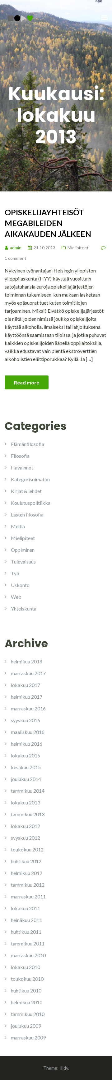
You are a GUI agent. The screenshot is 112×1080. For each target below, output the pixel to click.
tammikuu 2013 (27, 814)
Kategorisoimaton (30, 479)
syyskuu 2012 (25, 838)
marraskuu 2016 (28, 708)
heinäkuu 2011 (26, 920)
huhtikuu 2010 (26, 990)
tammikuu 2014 (27, 791)
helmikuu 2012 (26, 873)
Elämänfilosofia (27, 444)
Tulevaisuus (23, 561)
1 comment (15, 258)
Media (18, 526)
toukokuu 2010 (27, 979)
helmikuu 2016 (26, 744)
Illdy (63, 1068)
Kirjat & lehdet (26, 491)
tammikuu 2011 (27, 943)
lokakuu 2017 (25, 685)
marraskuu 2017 (28, 673)
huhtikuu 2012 (26, 861)
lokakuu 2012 (25, 826)
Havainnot (22, 467)
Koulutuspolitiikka (30, 503)
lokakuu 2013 (25, 802)
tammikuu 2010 (27, 1014)
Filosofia (20, 456)
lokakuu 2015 (25, 755)
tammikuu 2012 (27, 885)
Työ (15, 573)
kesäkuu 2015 (26, 767)
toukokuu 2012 (27, 849)
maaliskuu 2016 (27, 732)
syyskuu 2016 (25, 720)
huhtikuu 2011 (26, 932)
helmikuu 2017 (26, 697)
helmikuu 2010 (26, 1002)
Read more (26, 382)
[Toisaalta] (20, 17)
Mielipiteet (78, 247)
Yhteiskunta (23, 608)
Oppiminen (23, 550)
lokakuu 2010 (25, 967)
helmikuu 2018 (26, 661)
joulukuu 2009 (26, 1026)
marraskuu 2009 (28, 1037)
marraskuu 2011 (28, 896)
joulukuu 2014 (26, 779)
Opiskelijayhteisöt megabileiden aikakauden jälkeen (48, 223)
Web (16, 597)
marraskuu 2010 (28, 955)
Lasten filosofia (27, 514)
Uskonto (20, 585)
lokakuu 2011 (25, 908)
